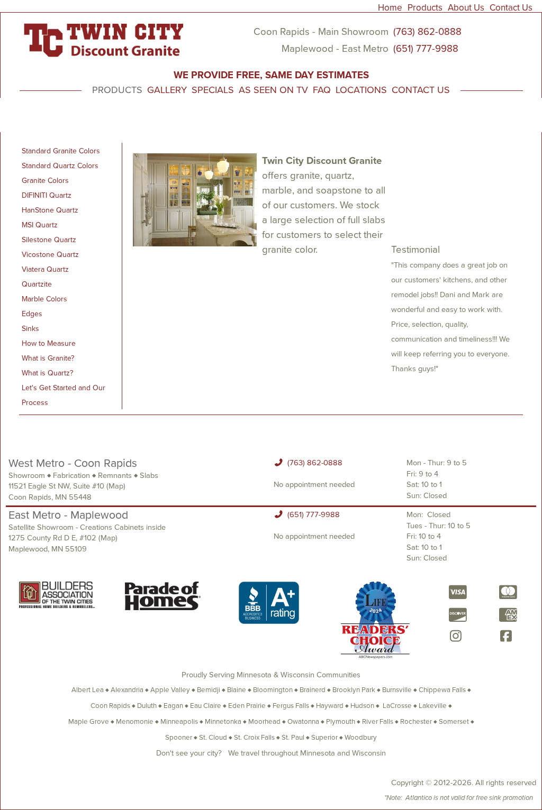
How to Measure (49, 343)
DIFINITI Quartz (46, 195)
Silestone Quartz (49, 239)
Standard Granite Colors (61, 150)
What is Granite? (48, 358)
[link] (392, 6)
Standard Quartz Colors (60, 165)
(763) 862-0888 (427, 32)
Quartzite (37, 284)
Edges (32, 313)
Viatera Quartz (45, 269)
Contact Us (511, 7)
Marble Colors (44, 298)
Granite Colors (45, 180)
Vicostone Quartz (50, 254)
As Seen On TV (273, 90)
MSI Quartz (40, 224)
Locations (361, 90)
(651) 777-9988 (424, 48)
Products (425, 7)
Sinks (30, 328)
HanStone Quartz (50, 210)
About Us (466, 7)
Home (390, 7)
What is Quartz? (47, 373)
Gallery (167, 90)
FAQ (322, 90)
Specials (213, 90)
